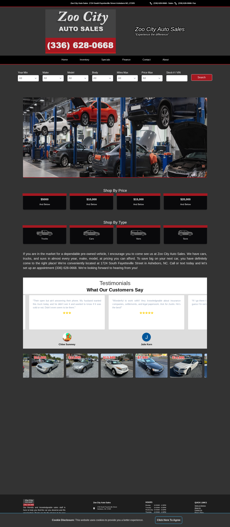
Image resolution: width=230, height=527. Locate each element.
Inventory (84, 59)
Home (64, 59)
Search (202, 77)
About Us (198, 508)
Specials (105, 59)
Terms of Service (200, 506)
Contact (147, 59)
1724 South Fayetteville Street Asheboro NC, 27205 (112, 3)
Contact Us (198, 510)
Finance (126, 59)
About (166, 59)
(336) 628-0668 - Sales (163, 3)
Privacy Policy (199, 512)
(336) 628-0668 (185, 3)
